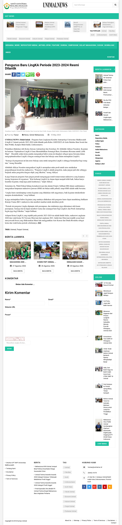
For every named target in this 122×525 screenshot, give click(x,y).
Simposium (99, 158)
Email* (51, 299)
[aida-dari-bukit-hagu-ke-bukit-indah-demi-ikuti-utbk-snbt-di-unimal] (98, 369)
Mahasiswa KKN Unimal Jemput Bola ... (108, 77)
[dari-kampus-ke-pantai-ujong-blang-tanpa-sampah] (98, 385)
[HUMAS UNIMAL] (15, 6)
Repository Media (101, 138)
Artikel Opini (99, 141)
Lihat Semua (102, 444)
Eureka (97, 155)
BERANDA (10, 45)
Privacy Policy (10, 475)
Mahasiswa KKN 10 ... (75, 262)
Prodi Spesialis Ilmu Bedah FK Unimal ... (108, 112)
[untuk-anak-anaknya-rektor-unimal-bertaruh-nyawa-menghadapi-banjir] (98, 350)
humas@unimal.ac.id (95, 467)
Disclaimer (9, 472)
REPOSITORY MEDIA (29, 45)
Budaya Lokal (99, 164)
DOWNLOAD (109, 45)
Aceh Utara (113, 35)
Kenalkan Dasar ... (46, 262)
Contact (113, 523)
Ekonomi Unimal (24, 39)
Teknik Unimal (12, 39)
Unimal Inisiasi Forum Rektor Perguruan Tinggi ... (21, 26)
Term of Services (12, 479)
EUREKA (64, 45)
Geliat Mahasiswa (37, 135)
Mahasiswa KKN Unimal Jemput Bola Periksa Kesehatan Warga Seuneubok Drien (45, 469)
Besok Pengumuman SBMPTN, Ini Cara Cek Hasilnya (78, 27)
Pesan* (8, 315)
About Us (68, 520)
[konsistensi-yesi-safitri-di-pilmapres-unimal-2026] (98, 338)
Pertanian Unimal (62, 39)
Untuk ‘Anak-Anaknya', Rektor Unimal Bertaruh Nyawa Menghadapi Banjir (108, 355)
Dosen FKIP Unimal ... (17, 262)
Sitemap (76, 520)
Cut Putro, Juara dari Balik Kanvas (107, 303)
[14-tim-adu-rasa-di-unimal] (98, 284)
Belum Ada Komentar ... (25, 284)
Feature (98, 147)
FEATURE (55, 45)
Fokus (97, 144)
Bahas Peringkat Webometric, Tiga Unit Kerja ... (108, 25)
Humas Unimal (22, 521)
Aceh (92, 35)
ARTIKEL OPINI (45, 45)
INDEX (8, 52)
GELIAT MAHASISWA (87, 45)
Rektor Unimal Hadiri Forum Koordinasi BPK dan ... (50, 26)
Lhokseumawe (102, 35)
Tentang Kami (10, 468)
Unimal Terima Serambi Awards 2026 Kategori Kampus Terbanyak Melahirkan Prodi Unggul (45, 477)
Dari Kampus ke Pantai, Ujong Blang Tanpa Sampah (107, 388)
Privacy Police (86, 520)
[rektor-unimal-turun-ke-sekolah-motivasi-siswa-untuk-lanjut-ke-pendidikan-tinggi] (98, 400)
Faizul (16, 135)
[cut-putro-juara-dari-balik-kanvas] (98, 302)
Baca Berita (18, 271)
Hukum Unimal (37, 39)
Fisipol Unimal (49, 39)
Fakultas (112, 31)
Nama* (8, 299)
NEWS (17, 45)
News (26, 135)
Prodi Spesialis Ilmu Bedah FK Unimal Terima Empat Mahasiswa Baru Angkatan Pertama (45, 491)
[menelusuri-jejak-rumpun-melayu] (98, 293)
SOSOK (100, 45)
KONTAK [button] (111, 57)
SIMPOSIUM (73, 45)
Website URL (10, 307)
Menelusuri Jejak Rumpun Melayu (108, 293)
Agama (97, 161)
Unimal (104, 31)
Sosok (97, 152)
